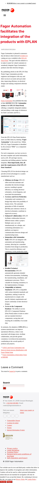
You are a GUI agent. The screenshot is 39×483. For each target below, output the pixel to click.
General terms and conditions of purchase (19, 455)
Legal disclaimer (13, 450)
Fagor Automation (6, 101)
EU (8, 3)
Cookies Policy (12, 452)
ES (10, 3)
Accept (3, 482)
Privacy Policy (20, 479)
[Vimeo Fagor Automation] (12, 416)
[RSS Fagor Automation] (16, 416)
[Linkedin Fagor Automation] (8, 416)
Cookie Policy (31, 479)
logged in (12, 371)
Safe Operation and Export (17, 458)
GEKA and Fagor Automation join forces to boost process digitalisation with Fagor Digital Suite (14, 350)
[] (4, 388)
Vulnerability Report (13, 420)
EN (12, 3)
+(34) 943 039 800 (12, 403)
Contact (33, 3)
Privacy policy (12, 448)
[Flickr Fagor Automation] (5, 416)
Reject (10, 482)
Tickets (9, 428)
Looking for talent (12, 423)
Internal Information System (16, 430)
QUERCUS (24, 56)
